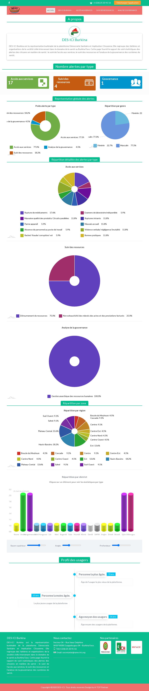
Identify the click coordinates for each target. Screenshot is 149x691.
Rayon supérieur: (18, 545)
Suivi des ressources (105, 10)
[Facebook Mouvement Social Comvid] (9, 3)
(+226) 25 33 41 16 (102, 2)
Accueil (50, 10)
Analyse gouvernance (127, 10)
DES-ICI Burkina (64, 10)
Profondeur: (105, 545)
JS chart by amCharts (21, 491)
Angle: (58, 545)
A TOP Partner (101, 687)
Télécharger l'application (127, 2)
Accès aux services (84, 10)
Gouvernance (110, 78)
